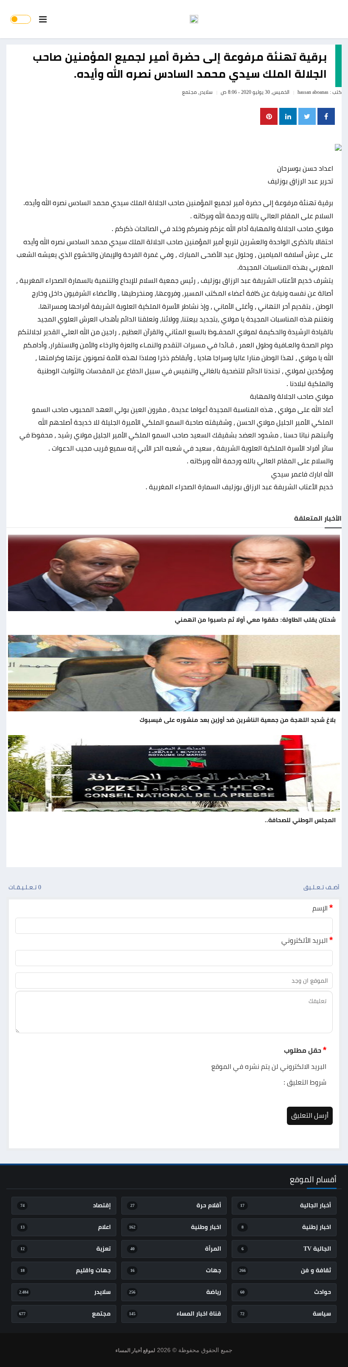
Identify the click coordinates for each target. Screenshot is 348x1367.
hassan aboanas (312, 92)
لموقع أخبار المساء (135, 1350)
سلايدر (206, 92)
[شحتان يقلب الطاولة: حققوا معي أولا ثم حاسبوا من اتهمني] (174, 573)
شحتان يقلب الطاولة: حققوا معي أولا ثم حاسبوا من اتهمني (255, 620)
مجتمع (189, 92)
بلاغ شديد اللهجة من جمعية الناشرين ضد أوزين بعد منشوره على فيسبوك (238, 720)
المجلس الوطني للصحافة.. (300, 820)
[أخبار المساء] (194, 19)
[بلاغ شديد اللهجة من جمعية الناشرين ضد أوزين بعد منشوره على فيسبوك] (174, 673)
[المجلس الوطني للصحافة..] (174, 773)
